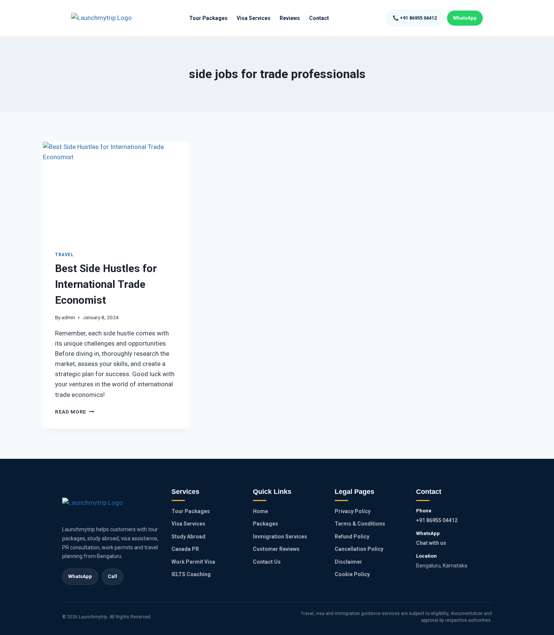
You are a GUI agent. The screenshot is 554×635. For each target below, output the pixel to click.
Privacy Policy (352, 511)
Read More (74, 412)
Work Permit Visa (193, 562)
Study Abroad (188, 537)
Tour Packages (208, 18)
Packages (265, 524)
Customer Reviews (276, 549)
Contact (319, 18)
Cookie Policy (352, 574)
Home (260, 511)
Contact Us (267, 562)
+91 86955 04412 (437, 520)
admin (68, 317)
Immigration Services (280, 537)
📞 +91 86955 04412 (415, 18)
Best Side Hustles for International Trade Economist (106, 284)
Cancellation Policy (359, 549)
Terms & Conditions (360, 524)
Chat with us (431, 543)
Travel (64, 254)
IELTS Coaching (191, 574)
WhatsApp (465, 18)
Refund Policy (352, 537)
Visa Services (254, 18)
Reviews (290, 18)
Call (112, 576)
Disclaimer (348, 562)
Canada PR (185, 549)
